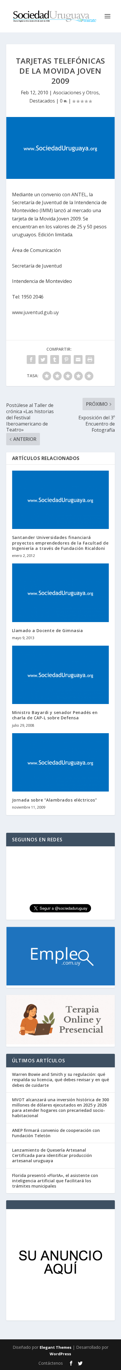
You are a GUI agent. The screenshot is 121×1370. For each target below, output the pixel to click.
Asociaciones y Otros (76, 92)
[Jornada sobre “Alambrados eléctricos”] (60, 762)
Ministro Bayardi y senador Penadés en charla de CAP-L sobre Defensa (55, 715)
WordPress (60, 1353)
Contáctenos (50, 1363)
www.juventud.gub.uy (35, 312)
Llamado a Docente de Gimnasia (47, 630)
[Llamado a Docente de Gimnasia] (60, 592)
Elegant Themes (55, 1347)
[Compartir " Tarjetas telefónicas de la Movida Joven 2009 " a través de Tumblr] (54, 359)
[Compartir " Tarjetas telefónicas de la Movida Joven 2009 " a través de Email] (78, 359)
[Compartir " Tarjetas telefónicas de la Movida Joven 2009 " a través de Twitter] (43, 359)
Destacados (42, 101)
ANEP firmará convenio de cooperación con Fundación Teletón (56, 1132)
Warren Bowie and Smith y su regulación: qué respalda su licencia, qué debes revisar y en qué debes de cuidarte (60, 1079)
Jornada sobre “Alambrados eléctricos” (54, 800)
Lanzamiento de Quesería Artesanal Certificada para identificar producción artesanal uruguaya (52, 1155)
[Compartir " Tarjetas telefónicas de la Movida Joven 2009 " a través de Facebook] (31, 359)
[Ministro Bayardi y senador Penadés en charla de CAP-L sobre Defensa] (60, 675)
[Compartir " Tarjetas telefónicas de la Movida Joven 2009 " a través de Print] (90, 359)
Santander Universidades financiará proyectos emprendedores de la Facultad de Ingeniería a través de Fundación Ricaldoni (60, 543)
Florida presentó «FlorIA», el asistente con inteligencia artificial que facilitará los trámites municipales (55, 1181)
